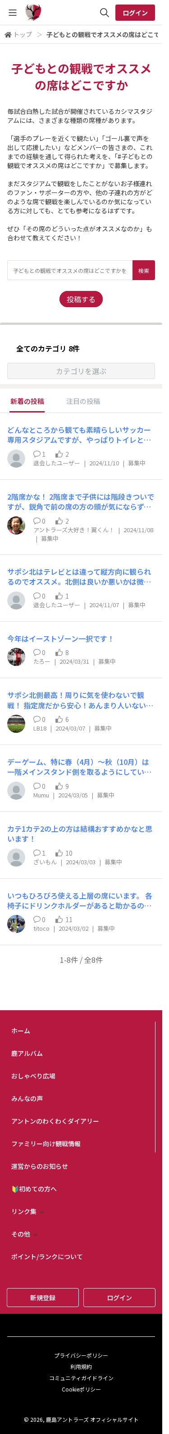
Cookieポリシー (81, 1389)
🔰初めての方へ (34, 1188)
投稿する (81, 299)
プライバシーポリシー (81, 1355)
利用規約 (81, 1366)
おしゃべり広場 (33, 1075)
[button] (81, 371)
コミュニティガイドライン (81, 1378)
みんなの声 (27, 1098)
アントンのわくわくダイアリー (55, 1120)
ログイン (135, 12)
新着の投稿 (27, 401)
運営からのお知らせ (39, 1166)
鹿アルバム (27, 1053)
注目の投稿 (83, 401)
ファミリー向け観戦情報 (46, 1143)
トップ (22, 34)
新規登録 (42, 1297)
